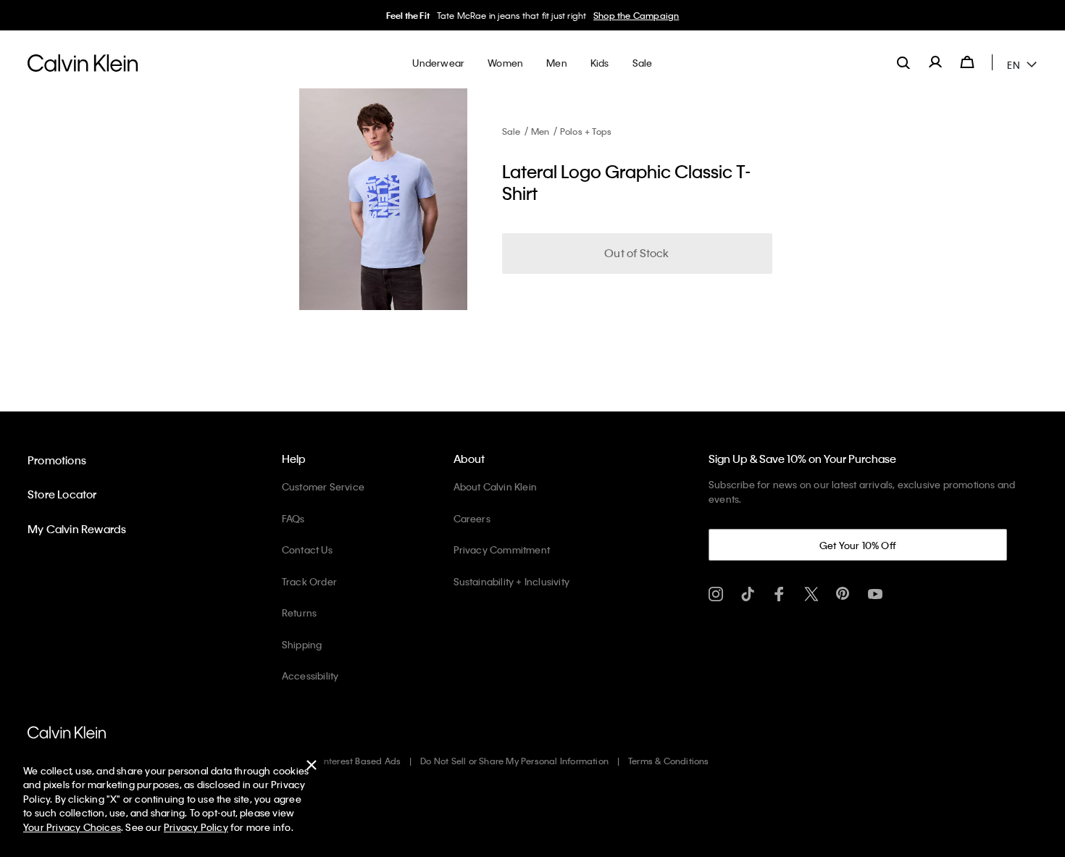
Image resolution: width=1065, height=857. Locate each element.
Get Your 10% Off (857, 545)
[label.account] (935, 62)
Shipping (302, 644)
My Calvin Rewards (77, 529)
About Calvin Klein (496, 486)
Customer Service (323, 486)
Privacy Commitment (502, 549)
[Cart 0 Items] (967, 62)
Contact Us (307, 549)
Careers (472, 518)
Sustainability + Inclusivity (512, 581)
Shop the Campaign (636, 15)
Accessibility (310, 675)
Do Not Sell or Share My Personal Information (514, 760)
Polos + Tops (585, 131)
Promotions (57, 460)
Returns (299, 612)
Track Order (309, 581)
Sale (511, 131)
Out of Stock (636, 253)
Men (540, 131)
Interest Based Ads (361, 760)
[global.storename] (83, 62)
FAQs (293, 518)
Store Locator (62, 494)
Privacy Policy (196, 827)
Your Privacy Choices (72, 827)
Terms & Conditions (668, 760)
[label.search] (903, 62)
